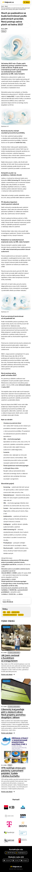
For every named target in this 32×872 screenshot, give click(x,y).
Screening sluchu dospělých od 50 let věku (14, 588)
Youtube (16, 860)
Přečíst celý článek (6, 674)
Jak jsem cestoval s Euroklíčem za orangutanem (10, 658)
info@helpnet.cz (21, 852)
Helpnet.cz (9, 2)
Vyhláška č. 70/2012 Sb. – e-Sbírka (12, 594)
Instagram (25, 860)
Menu (27, 2)
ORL (4, 612)
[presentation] (16, 638)
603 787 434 (10, 852)
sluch (8, 612)
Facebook (7, 860)
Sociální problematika (13, 652)
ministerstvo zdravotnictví (10, 614)
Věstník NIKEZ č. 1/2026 (8, 579)
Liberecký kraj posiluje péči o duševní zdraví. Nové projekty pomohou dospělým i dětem (13, 713)
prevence (20, 614)
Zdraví (6, 6)
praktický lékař (15, 612)
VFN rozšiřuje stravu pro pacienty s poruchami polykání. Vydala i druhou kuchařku (13, 771)
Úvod (2, 6)
